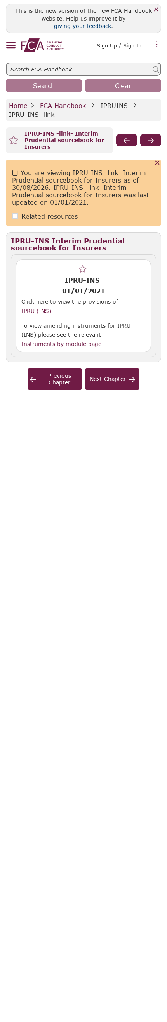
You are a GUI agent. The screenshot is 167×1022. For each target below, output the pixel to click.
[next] (150, 140)
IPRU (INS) (36, 311)
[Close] (156, 9)
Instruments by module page (61, 344)
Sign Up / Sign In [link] (119, 45)
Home (18, 105)
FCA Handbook (63, 105)
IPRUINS (114, 105)
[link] (42, 45)
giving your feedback (82, 26)
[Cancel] (157, 163)
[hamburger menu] (11, 45)
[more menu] (157, 44)
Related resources (49, 216)
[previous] (126, 140)
